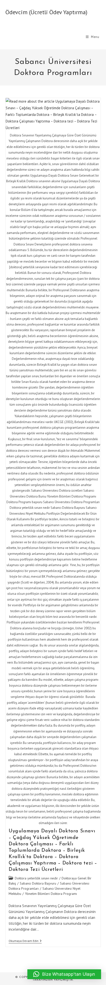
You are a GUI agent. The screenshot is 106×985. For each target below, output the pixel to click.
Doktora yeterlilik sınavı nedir (36, 878)
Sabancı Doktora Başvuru (38, 883)
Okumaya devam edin (25, 941)
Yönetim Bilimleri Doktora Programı (51, 893)
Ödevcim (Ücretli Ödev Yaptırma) (46, 12)
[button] (64, 974)
